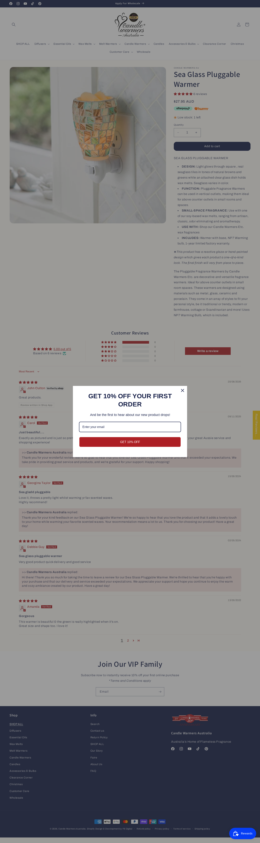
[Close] (182, 390)
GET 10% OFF (130, 442)
